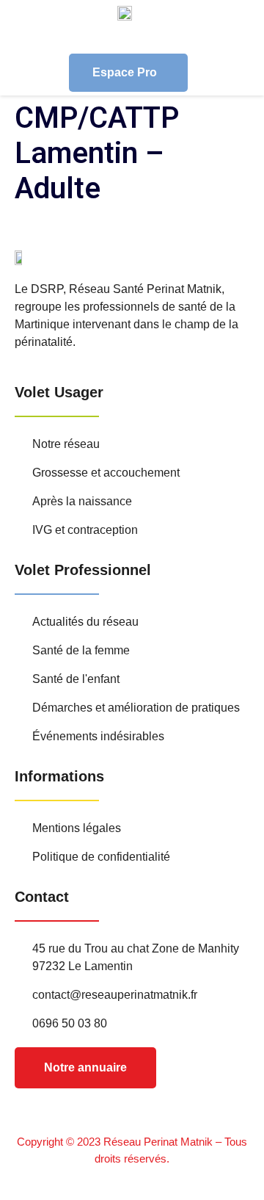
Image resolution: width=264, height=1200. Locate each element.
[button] (259, 37)
